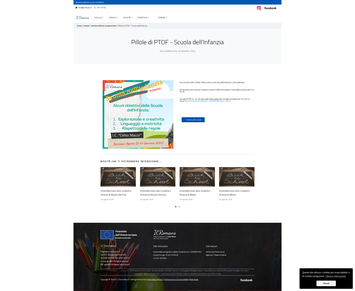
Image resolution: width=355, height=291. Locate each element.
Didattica (143, 17)
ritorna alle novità (194, 119)
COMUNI (162, 17)
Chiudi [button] (326, 283)
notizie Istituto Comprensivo (103, 25)
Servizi (113, 17)
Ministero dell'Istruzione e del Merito (90, 2)
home (79, 25)
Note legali (193, 279)
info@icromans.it (85, 7)
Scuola (98, 17)
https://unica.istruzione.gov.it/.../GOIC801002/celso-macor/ (207, 101)
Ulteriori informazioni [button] (335, 276)
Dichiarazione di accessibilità (176, 279)
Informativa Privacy (155, 279)
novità (86, 25)
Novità (127, 17)
